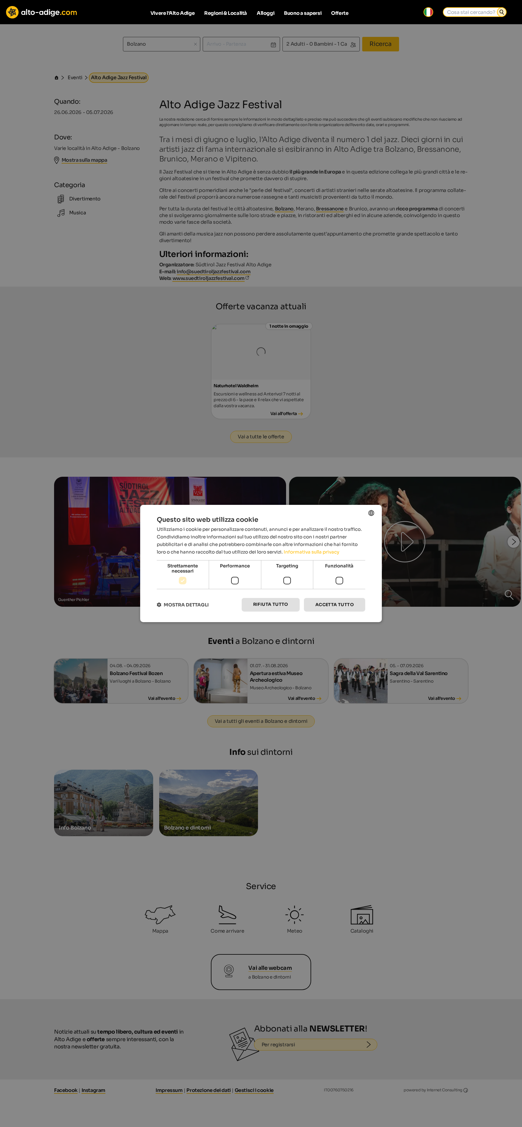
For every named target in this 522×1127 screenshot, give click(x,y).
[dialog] (261, 563)
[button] (183, 604)
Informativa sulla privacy (311, 552)
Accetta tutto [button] (334, 604)
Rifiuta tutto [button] (270, 604)
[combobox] (371, 513)
